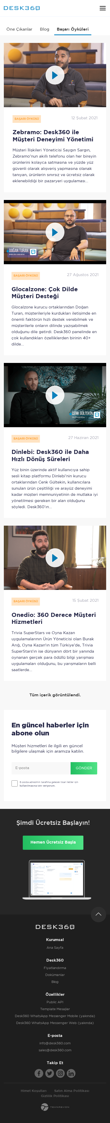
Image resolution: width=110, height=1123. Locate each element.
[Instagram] (60, 1073)
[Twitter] (49, 1073)
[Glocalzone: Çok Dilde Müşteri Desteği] (55, 232)
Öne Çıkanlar (19, 29)
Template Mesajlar (55, 1009)
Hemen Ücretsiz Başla (53, 842)
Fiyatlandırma (55, 968)
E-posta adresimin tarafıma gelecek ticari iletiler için (49, 784)
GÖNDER (84, 768)
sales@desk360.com (55, 1050)
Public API (55, 1002)
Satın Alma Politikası (71, 1091)
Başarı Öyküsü (27, 119)
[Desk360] (55, 927)
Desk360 (22, 8)
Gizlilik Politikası (55, 1096)
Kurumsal (55, 940)
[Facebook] (39, 1073)
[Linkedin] (71, 1073)
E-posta (55, 1035)
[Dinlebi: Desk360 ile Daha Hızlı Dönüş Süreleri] (55, 395)
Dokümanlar (55, 975)
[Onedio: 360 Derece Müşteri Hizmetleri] (55, 558)
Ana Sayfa (55, 947)
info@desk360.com (55, 1043)
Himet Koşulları (34, 1091)
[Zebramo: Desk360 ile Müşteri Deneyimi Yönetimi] (55, 75)
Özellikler (55, 994)
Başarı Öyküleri (73, 29)
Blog (44, 29)
